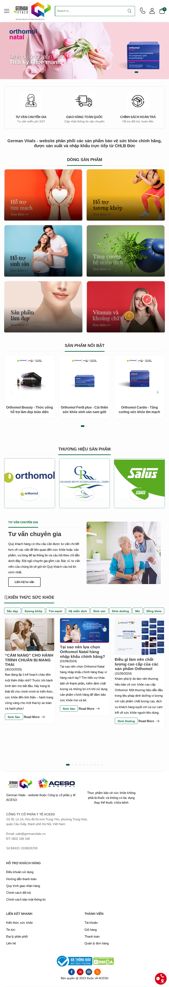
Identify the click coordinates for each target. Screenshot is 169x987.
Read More (32, 717)
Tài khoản (91, 922)
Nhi (137, 611)
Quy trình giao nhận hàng (23, 886)
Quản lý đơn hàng (96, 943)
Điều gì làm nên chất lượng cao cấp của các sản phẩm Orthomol (136, 664)
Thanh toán (92, 936)
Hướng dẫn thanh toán (21, 879)
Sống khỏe (154, 611)
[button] (128, 72)
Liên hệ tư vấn (24, 582)
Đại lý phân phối (17, 936)
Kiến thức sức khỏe (19, 922)
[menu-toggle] (6, 11)
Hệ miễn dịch (78, 611)
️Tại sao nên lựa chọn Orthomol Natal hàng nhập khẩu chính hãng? (82, 651)
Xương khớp (33, 611)
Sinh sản (99, 611)
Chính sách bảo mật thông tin (26, 899)
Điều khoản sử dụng (19, 872)
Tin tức (10, 929)
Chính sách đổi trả (18, 892)
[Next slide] (158, 392)
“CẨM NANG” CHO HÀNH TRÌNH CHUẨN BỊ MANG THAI (29, 660)
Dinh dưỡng (120, 611)
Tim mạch (55, 611)
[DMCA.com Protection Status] (103, 961)
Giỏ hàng (90, 929)
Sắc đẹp (12, 611)
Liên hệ (11, 943)
